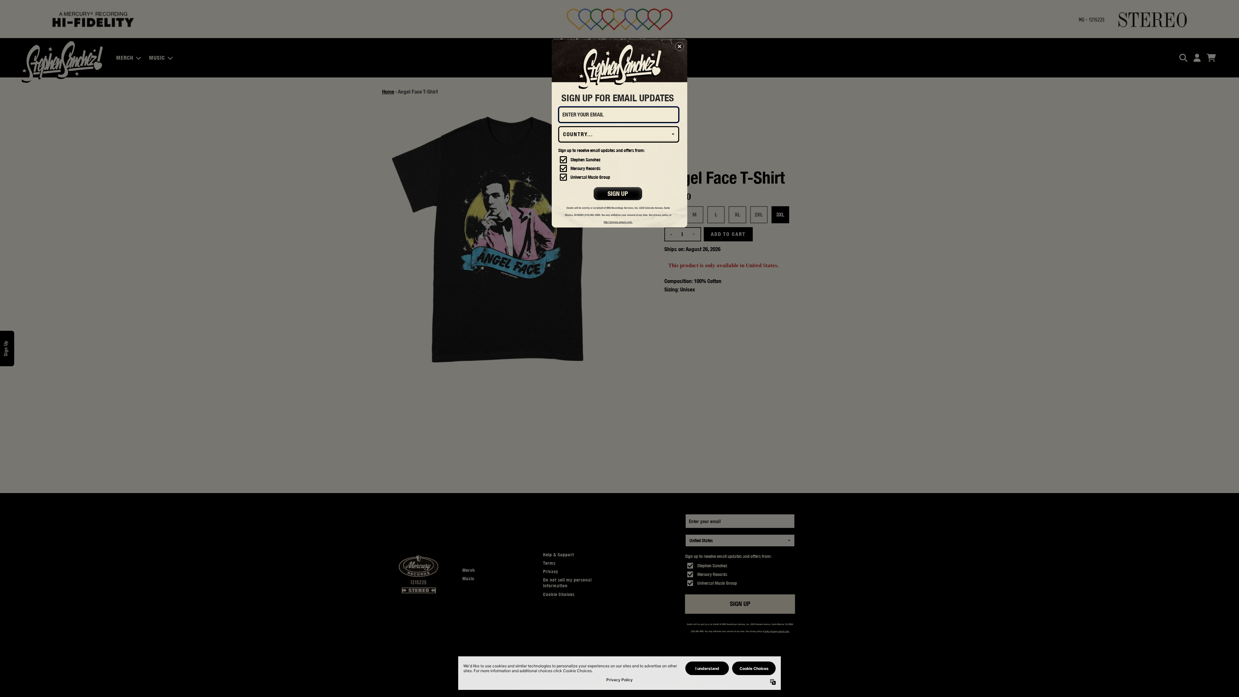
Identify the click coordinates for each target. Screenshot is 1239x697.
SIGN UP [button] (618, 193)
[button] (679, 46)
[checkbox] (619, 159)
